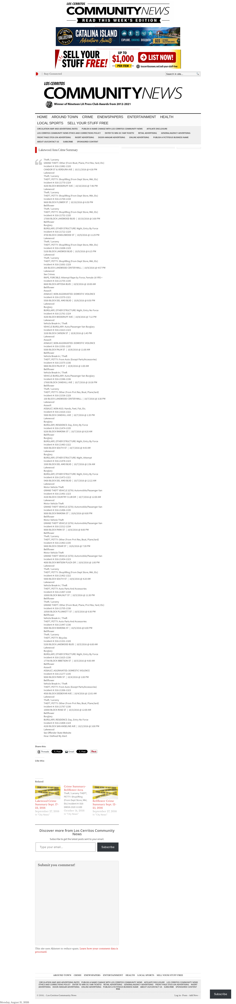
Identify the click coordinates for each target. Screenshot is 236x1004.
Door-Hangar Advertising (111, 137)
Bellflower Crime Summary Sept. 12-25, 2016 (104, 804)
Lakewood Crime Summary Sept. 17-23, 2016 (46, 804)
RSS (118, 989)
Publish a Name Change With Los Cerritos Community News (112, 128)
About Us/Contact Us (48, 141)
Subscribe (68, 141)
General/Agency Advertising (175, 133)
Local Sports (50, 123)
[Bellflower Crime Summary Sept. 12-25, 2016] (105, 792)
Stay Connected (53, 73)
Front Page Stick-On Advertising (54, 137)
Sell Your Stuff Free (87, 123)
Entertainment (141, 117)
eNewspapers (110, 117)
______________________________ (118, 25)
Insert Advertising (84, 137)
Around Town (65, 117)
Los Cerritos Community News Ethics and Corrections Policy (69, 133)
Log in (177, 995)
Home (42, 117)
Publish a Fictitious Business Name (170, 137)
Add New (193, 995)
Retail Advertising (147, 133)
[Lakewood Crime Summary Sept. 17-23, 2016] (47, 792)
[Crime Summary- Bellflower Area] (78, 800)
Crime (87, 117)
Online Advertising (139, 137)
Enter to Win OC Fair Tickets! (119, 133)
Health (166, 117)
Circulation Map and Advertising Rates (57, 128)
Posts (184, 995)
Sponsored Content (87, 141)
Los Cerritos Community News (60, 995)
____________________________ (118, 48)
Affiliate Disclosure (157, 128)
